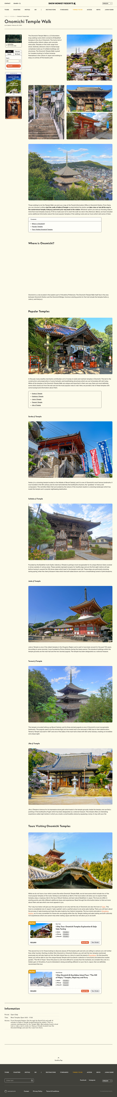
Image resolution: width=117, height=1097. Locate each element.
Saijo (103, 907)
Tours (9, 51)
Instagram (92, 1080)
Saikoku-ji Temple (37, 396)
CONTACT (7, 3)
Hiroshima (66, 932)
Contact (26, 1091)
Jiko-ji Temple (36, 405)
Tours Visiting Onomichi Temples (42, 229)
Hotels (9, 54)
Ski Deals (17, 54)
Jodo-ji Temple (36, 399)
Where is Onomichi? (38, 224)
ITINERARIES (64, 9)
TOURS (7, 9)
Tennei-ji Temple (37, 402)
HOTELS (27, 9)
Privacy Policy (37, 1091)
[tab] (9, 51)
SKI (36, 9)
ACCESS (89, 9)
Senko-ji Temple (37, 393)
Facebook (83, 1080)
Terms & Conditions (52, 1091)
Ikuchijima (92, 955)
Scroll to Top (58, 1060)
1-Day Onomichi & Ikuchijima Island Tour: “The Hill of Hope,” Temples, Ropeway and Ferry (76, 976)
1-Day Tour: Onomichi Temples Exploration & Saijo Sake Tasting (76, 927)
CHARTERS (16, 9)
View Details (95, 942)
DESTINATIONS (51, 9)
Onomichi (65, 983)
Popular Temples (37, 226)
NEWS (98, 9)
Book (85, 942)
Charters (17, 51)
